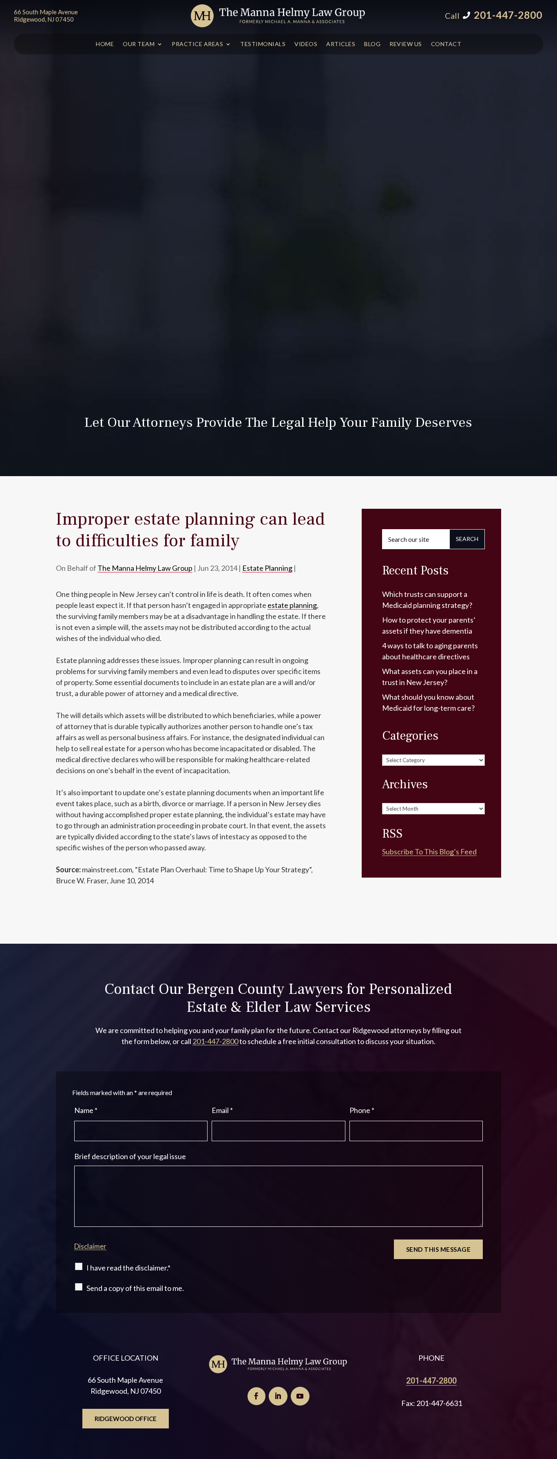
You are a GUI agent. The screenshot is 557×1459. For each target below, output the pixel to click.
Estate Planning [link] (267, 567)
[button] (256, 1396)
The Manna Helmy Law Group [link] (144, 567)
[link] (278, 15)
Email (222, 1110)
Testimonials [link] (262, 44)
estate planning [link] (292, 605)
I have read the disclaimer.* (128, 1267)
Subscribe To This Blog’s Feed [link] (429, 851)
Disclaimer (90, 1246)
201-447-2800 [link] (508, 15)
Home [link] (105, 44)
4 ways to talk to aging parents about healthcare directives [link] (430, 651)
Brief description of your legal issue (130, 1156)
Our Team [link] (139, 44)
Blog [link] (372, 44)
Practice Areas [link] (197, 44)
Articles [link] (340, 44)
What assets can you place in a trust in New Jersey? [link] (429, 677)
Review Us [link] (405, 44)
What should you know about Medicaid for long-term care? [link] (428, 702)
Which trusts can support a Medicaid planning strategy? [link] (427, 600)
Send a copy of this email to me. (135, 1288)
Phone (361, 1110)
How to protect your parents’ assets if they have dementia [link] (428, 625)
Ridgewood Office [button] (126, 1418)
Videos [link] (305, 44)
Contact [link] (446, 44)
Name (85, 1110)
